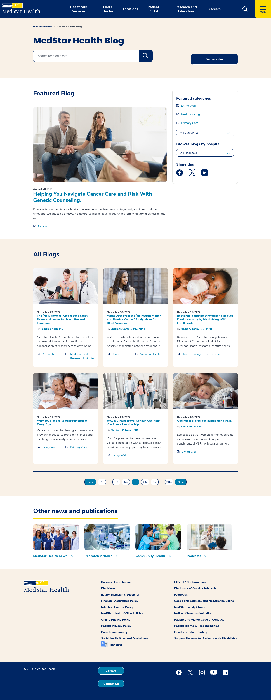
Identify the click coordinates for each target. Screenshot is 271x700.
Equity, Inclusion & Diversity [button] (120, 595)
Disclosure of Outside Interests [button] (195, 588)
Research (48, 354)
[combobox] (93, 56)
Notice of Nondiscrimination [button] (193, 613)
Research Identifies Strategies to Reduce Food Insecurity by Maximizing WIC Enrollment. (205, 319)
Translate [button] (115, 645)
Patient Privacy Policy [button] (116, 626)
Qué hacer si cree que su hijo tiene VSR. (204, 421)
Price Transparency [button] (114, 632)
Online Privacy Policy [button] (115, 620)
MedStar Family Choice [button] (190, 607)
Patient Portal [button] (153, 9)
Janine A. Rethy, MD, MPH (196, 329)
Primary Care (189, 123)
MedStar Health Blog (69, 26)
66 (145, 482)
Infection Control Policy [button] (117, 607)
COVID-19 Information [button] (190, 582)
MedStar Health (42, 26)
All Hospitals (188, 153)
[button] (245, 9)
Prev (90, 482)
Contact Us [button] (111, 684)
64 (126, 482)
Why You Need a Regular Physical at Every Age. (62, 422)
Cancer (42, 226)
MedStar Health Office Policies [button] (122, 613)
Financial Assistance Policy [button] (119, 601)
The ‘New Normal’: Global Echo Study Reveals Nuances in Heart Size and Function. (62, 319)
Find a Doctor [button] (108, 9)
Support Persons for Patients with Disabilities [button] (205, 638)
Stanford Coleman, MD (124, 430)
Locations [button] (130, 9)
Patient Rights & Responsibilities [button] (196, 626)
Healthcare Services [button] (78, 9)
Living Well (188, 106)
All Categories (189, 133)
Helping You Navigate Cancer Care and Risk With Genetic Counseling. (92, 197)
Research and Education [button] (186, 9)
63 (116, 482)
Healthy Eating (190, 114)
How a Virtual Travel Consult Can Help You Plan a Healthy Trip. (133, 422)
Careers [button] (215, 9)
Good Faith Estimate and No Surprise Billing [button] (204, 601)
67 (155, 482)
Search (146, 56)
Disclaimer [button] (108, 588)
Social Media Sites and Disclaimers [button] (124, 638)
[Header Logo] (19, 6)
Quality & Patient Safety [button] (190, 632)
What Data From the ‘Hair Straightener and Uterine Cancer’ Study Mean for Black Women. (134, 319)
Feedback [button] (180, 595)
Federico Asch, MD (52, 329)
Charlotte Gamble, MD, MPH (128, 329)
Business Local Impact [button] (116, 582)
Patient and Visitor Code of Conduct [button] (199, 620)
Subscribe (214, 59)
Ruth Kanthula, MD (192, 426)
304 (169, 482)
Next (181, 482)
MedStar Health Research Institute (82, 356)
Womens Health (150, 354)
